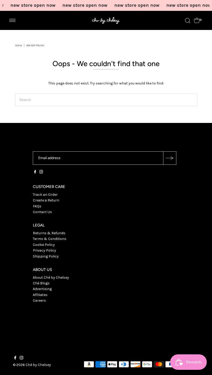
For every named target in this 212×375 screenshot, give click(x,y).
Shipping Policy (46, 256)
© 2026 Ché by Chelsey (32, 365)
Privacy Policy (44, 250)
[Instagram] (41, 172)
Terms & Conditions (49, 239)
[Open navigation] (13, 20)
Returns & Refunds (49, 233)
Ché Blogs (41, 283)
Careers (39, 300)
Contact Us (42, 212)
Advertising (42, 289)
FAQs (37, 206)
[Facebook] (35, 172)
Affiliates (40, 295)
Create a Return (46, 200)
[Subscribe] (169, 158)
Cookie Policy (44, 245)
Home (18, 45)
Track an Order (45, 194)
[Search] (188, 20)
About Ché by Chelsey (51, 277)
